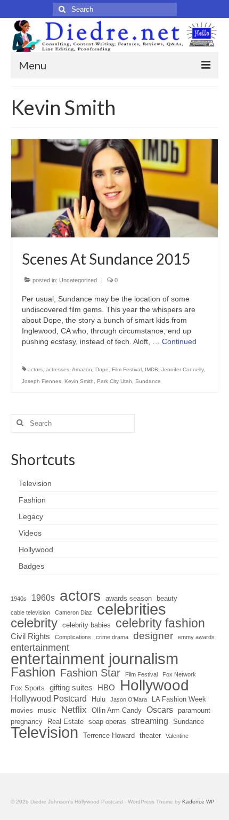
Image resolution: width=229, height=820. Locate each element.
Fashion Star (90, 672)
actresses (57, 369)
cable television (30, 612)
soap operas (107, 722)
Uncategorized (78, 280)
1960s (43, 597)
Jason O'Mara (128, 699)
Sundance (148, 381)
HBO (106, 687)
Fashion (33, 672)
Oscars (159, 709)
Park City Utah (114, 381)
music (47, 710)
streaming (149, 721)
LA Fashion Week (179, 699)
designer (153, 636)
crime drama (112, 637)
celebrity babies (86, 625)
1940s (19, 598)
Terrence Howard (109, 735)
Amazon (82, 369)
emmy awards (196, 637)
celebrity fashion (160, 623)
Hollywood (154, 685)
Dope (102, 369)
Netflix (74, 710)
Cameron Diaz (73, 612)
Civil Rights (30, 636)
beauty (167, 598)
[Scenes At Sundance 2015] (114, 188)
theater (150, 735)
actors (35, 369)
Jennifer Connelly (182, 369)
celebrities (131, 609)
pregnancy (27, 722)
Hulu (98, 699)
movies (22, 710)
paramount (194, 710)
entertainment (40, 647)
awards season (128, 598)
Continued (179, 341)
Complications (73, 637)
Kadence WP (198, 802)
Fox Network (179, 674)
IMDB (151, 369)
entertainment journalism (94, 659)
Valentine (177, 736)
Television (44, 732)
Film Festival (127, 369)
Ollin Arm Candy (117, 710)
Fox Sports (28, 688)
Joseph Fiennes (41, 381)
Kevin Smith (79, 381)
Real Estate (65, 722)
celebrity (34, 623)
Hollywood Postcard (49, 698)
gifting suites (71, 687)
